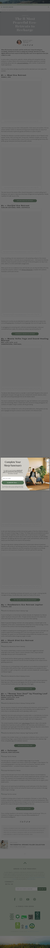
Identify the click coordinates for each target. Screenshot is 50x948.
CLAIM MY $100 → (13, 482)
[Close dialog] (47, 460)
